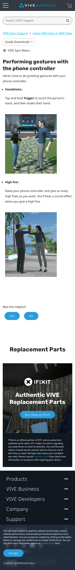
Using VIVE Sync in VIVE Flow (52, 33)
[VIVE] (37, 5)
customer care (40, 456)
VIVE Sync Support (15, 33)
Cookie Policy (47, 543)
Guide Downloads (17, 42)
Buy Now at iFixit (37, 415)
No (31, 316)
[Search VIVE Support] (66, 20)
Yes (12, 316)
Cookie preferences (18, 563)
